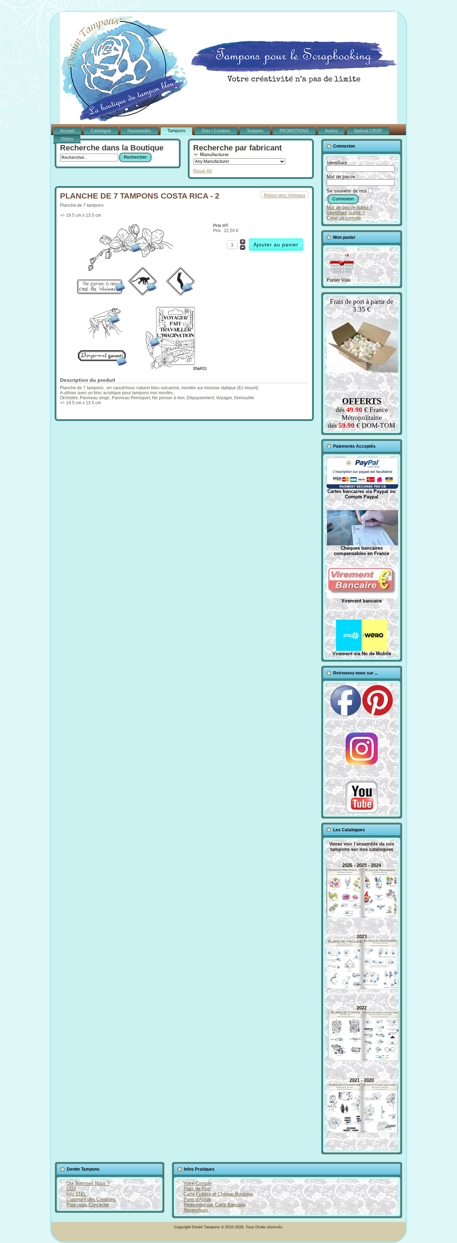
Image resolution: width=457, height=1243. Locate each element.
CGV (71, 1188)
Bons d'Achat (197, 1199)
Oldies (67, 139)
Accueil (67, 130)
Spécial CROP (368, 130)
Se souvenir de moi (347, 191)
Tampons (176, 130)
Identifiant (337, 162)
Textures (255, 130)
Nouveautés (139, 130)
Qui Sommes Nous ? (88, 1183)
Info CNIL (76, 1194)
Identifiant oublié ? (346, 212)
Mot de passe (341, 176)
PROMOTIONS (294, 130)
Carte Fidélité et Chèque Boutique (218, 1194)
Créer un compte (344, 218)
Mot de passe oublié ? (349, 207)
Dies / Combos (216, 130)
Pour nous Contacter (87, 1204)
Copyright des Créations (91, 1199)
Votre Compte (198, 1183)
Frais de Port (197, 1188)
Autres (331, 130)
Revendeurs (196, 1210)
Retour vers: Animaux (284, 195)
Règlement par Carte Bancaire (215, 1204)
